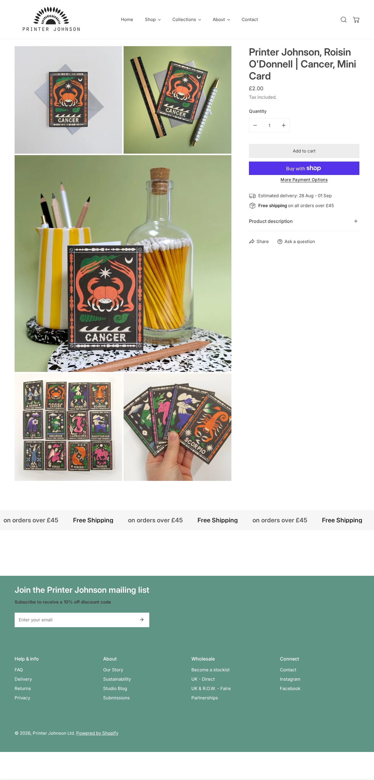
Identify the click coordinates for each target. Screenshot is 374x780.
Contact (288, 669)
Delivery (23, 679)
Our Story (113, 669)
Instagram (290, 679)
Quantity (258, 111)
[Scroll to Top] (363, 749)
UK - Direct (203, 679)
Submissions (116, 698)
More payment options (304, 179)
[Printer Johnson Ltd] (51, 19)
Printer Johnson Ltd (53, 733)
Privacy (22, 698)
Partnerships (204, 698)
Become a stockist (210, 669)
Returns (23, 688)
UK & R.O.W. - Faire (211, 688)
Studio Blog (115, 688)
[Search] (343, 19)
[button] (153, 19)
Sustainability (117, 679)
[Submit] (142, 620)
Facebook (290, 688)
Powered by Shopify (97, 733)
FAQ (19, 669)
